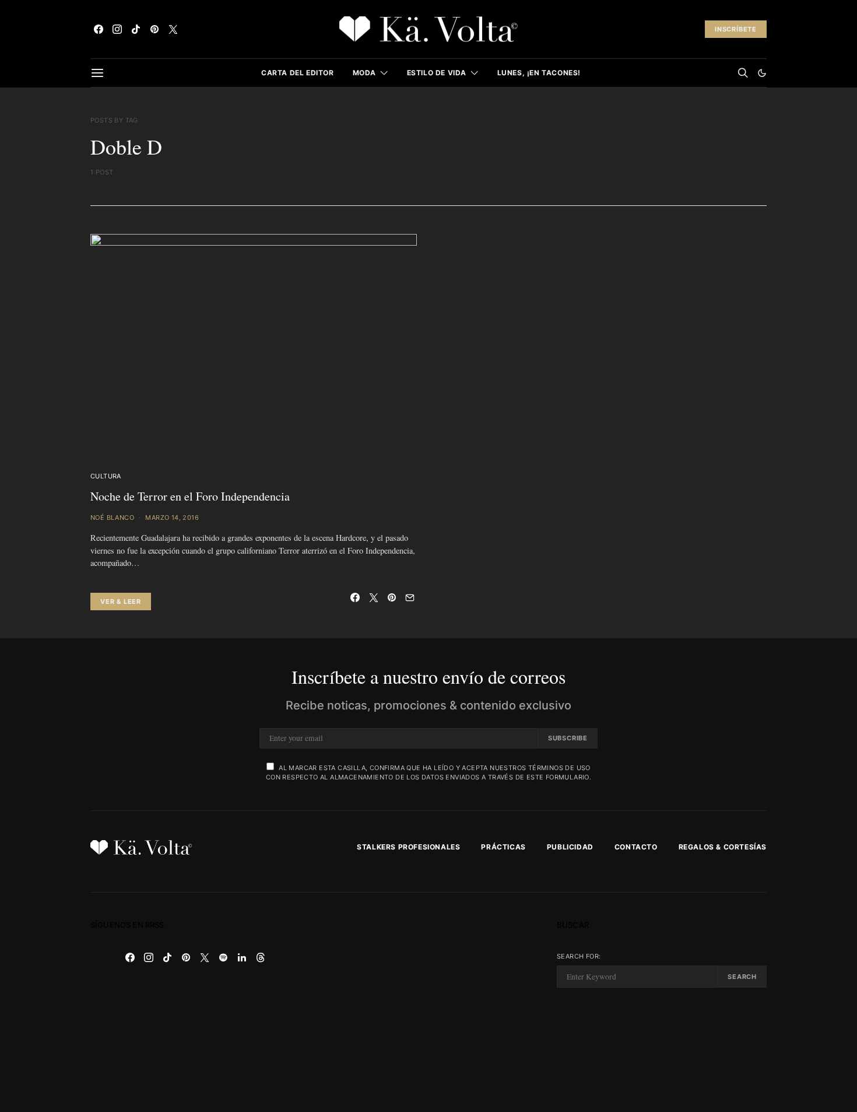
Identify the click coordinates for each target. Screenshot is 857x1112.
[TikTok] (136, 29)
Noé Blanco (112, 517)
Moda (364, 72)
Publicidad (570, 846)
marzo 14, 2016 (172, 517)
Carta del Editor (297, 72)
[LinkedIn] (242, 957)
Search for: (578, 956)
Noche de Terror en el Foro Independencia (190, 496)
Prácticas (503, 846)
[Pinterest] (154, 29)
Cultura (105, 476)
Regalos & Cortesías (723, 846)
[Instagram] (117, 29)
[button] (762, 73)
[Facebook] (98, 29)
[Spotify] (223, 957)
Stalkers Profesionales (408, 846)
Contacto (636, 846)
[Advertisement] (428, 1002)
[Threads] (260, 957)
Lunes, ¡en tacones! (539, 72)
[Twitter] (173, 29)
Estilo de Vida (436, 72)
